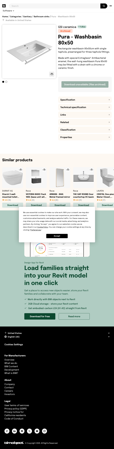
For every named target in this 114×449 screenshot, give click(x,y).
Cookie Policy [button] (42, 227)
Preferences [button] (35, 230)
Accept (57, 236)
